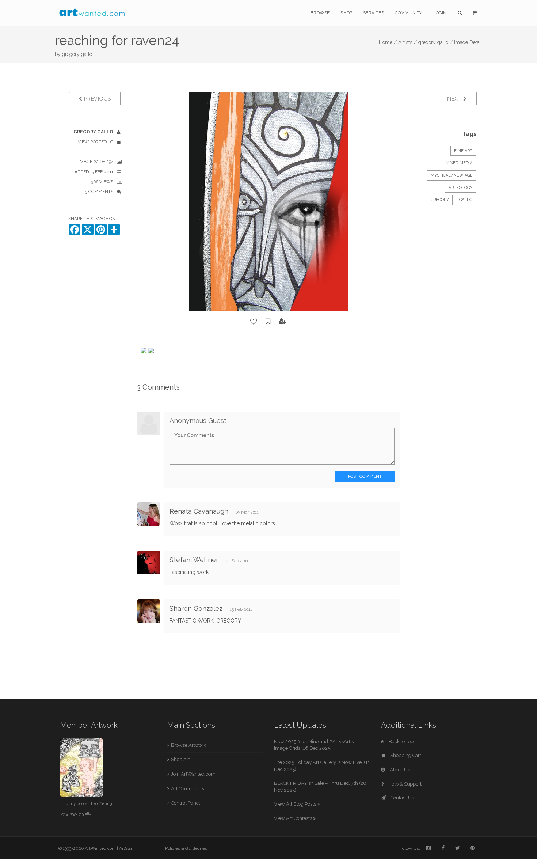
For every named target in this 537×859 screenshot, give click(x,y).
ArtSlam (127, 848)
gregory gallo (77, 54)
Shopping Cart (405, 755)
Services (373, 12)
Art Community (188, 788)
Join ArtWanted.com (193, 774)
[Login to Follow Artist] (282, 321)
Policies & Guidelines (186, 848)
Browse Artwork (188, 745)
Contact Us (401, 798)
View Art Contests (293, 818)
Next (455, 99)
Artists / (407, 42)
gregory (440, 199)
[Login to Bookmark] (268, 321)
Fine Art (463, 150)
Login (440, 12)
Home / (388, 42)
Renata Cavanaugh (199, 511)
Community (408, 12)
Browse (320, 12)
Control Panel (185, 803)
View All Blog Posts (295, 804)
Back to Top (401, 741)
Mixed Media (459, 162)
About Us (399, 769)
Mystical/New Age (451, 175)
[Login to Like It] (254, 321)
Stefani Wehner (194, 560)
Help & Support (404, 784)
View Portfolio (95, 141)
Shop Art (180, 759)
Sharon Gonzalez (196, 608)
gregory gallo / (435, 42)
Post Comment (365, 476)
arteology (460, 187)
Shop (346, 12)
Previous (97, 99)
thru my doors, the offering (86, 803)
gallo (465, 199)
